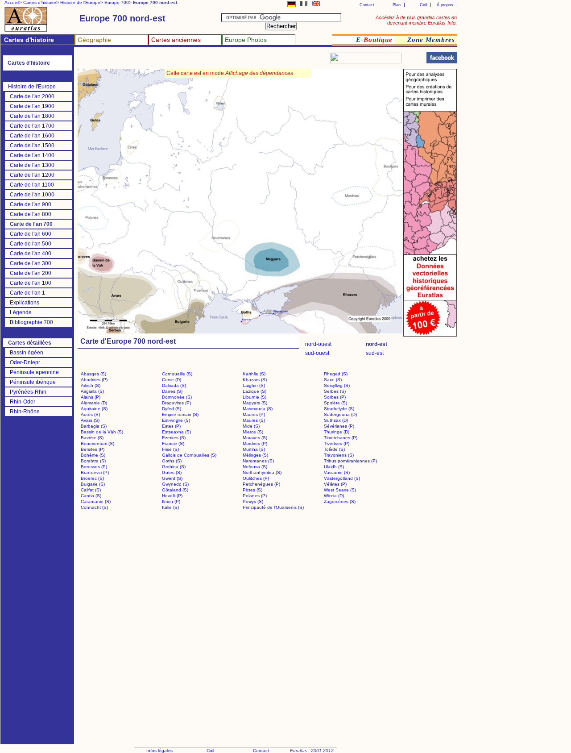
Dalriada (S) (174, 385)
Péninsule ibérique (33, 382)
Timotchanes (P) (340, 437)
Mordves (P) (255, 443)
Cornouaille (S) (177, 373)
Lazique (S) (254, 391)
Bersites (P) (92, 449)
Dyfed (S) (171, 408)
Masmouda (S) (258, 408)
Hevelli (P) (172, 495)
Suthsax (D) (336, 420)
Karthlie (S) (254, 373)
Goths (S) (172, 460)
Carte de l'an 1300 (32, 165)
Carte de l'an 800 (30, 214)
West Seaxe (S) (340, 489)
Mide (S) (251, 426)
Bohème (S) (93, 455)
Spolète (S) (335, 402)
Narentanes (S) (258, 460)
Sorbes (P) (335, 397)
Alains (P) (90, 397)
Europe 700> (118, 2)
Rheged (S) (336, 373)
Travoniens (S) (339, 455)
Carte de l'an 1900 (32, 106)
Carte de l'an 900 (30, 204)
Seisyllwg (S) (337, 385)
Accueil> (13, 2)
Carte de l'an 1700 (32, 126)
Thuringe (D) (336, 431)
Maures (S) (254, 420)
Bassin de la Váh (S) (102, 431)
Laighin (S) (254, 385)
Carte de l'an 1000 (32, 194)
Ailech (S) (90, 385)
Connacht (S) (94, 507)
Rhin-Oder (22, 402)
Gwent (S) (172, 478)
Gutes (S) (172, 472)
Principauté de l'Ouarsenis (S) (273, 507)
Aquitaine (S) (94, 408)
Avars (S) (90, 420)
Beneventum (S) (97, 443)
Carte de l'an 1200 (32, 175)
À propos (445, 5)
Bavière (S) (92, 437)
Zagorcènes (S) (340, 501)
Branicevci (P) (95, 472)
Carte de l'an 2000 (32, 96)
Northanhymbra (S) (262, 472)
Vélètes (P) (335, 484)
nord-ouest (318, 344)
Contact (367, 5)
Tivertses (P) (336, 443)
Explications (24, 303)
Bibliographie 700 (31, 322)
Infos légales (159, 750)
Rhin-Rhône (25, 411)
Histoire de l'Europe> (81, 2)
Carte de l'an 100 (30, 283)
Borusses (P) (94, 466)
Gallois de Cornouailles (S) (189, 455)
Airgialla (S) (92, 391)
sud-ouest (317, 353)
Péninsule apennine (34, 372)
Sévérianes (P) (339, 426)
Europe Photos (246, 39)
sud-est (375, 353)
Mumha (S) (254, 449)
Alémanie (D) (94, 402)
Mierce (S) (253, 431)
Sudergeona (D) (340, 414)
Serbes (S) (335, 391)
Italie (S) (170, 507)
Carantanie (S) (96, 501)
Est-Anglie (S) (176, 420)
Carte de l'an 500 (30, 244)
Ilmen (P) (171, 501)
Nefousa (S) (255, 466)
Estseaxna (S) (176, 431)
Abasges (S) (93, 373)
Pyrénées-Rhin (28, 392)
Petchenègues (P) (261, 484)
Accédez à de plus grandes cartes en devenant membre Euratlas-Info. (416, 20)
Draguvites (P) (176, 402)
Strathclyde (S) (339, 408)
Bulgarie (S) (93, 484)
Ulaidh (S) (334, 466)
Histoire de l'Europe (32, 86)
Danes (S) (172, 391)
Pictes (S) (252, 489)
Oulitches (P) (256, 478)
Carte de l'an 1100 (32, 185)
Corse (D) (171, 379)
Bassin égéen (26, 352)
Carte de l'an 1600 (32, 136)
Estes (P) (171, 426)
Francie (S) (173, 443)
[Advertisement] (183, 60)
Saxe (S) (333, 379)
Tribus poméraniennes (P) (350, 460)
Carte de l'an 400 (30, 253)
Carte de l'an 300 (30, 263)
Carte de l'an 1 (27, 293)
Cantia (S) (91, 495)
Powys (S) (253, 501)
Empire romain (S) (180, 414)
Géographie (94, 39)
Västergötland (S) (342, 478)
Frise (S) (170, 449)
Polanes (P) (255, 495)
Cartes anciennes (176, 39)
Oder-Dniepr (25, 362)
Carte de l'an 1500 (32, 145)
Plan (397, 5)
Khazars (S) (255, 379)
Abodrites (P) (94, 379)
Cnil (423, 5)
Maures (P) (254, 414)
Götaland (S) (175, 489)
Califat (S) (91, 489)
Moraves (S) (255, 437)
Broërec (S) (92, 478)
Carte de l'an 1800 (32, 116)
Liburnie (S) (254, 397)
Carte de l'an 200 (30, 273)
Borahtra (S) (93, 460)
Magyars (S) (255, 402)
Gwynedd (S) (175, 484)
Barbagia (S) (94, 426)
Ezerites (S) (174, 437)
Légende (21, 312)
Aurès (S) (90, 414)
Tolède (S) (334, 449)
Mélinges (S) (255, 455)
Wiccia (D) (334, 495)
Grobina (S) (174, 466)
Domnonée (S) (177, 397)
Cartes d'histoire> (41, 2)
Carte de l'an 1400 (32, 155)
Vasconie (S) (337, 472)
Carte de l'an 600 (30, 234)
